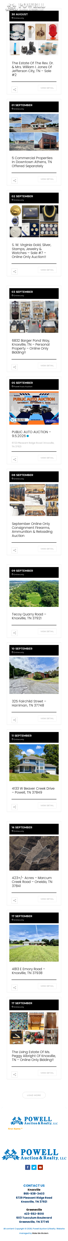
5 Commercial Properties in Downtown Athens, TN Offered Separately (32, 162)
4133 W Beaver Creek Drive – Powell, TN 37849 (33, 790)
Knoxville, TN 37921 (34, 1202)
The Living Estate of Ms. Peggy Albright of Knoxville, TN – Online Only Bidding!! (34, 1056)
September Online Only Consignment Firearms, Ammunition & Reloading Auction (32, 529)
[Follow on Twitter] (34, 1167)
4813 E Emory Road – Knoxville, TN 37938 (28, 971)
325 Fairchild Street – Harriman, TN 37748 (29, 703)
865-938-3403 (34, 1194)
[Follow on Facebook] (27, 1167)
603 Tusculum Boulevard (34, 1218)
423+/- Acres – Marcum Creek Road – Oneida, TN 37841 (32, 882)
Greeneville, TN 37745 (34, 1222)
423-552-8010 (34, 1214)
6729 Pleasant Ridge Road (34, 1198)
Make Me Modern (40, 1233)
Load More (34, 1095)
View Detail (47, 88)
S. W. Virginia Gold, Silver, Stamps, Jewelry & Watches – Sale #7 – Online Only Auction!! (31, 251)
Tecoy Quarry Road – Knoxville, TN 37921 (29, 616)
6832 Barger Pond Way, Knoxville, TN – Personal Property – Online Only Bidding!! (31, 346)
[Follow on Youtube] (40, 1167)
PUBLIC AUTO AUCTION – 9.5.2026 (31, 434)
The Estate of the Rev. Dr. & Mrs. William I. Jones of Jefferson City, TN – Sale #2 (33, 69)
